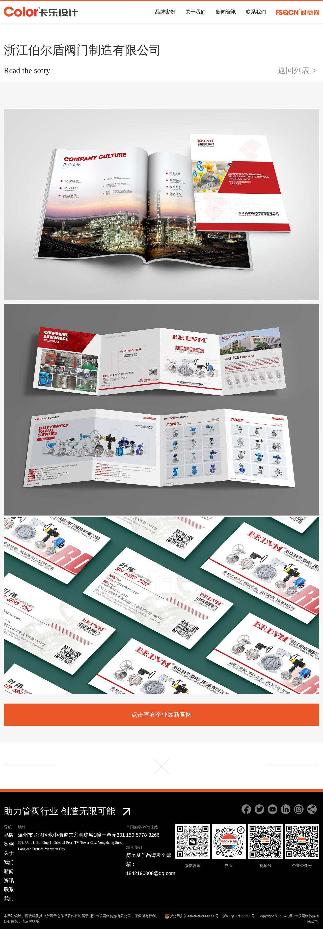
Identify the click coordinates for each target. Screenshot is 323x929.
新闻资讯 (226, 12)
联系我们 (256, 12)
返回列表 (298, 70)
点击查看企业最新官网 (161, 714)
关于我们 (195, 12)
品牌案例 (165, 12)
